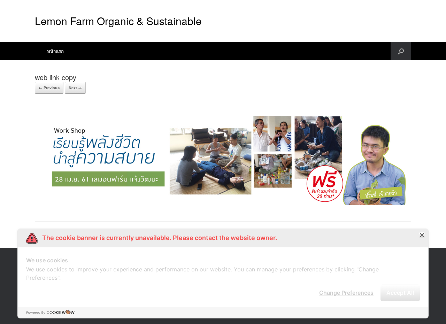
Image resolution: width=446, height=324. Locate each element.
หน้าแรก (55, 51)
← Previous (49, 87)
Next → (75, 87)
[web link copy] (223, 203)
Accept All (400, 292)
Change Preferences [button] (346, 292)
